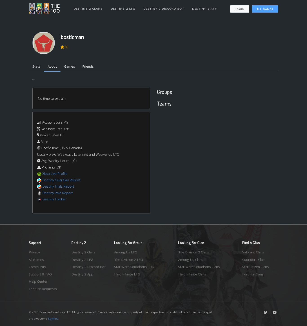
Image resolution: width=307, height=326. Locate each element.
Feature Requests (43, 288)
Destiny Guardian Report (61, 180)
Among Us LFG (125, 252)
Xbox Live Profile (54, 173)
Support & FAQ (40, 274)
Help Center (38, 281)
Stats (36, 66)
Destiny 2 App (204, 9)
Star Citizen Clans (255, 266)
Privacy (34, 252)
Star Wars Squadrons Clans (199, 266)
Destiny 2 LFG (123, 9)
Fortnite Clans (253, 274)
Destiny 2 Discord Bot (163, 9)
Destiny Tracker (54, 199)
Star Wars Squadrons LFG (134, 266)
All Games (265, 9)
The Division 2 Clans (193, 252)
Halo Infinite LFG (127, 274)
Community (37, 266)
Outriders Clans (254, 259)
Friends (88, 66)
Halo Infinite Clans (192, 274)
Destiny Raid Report (57, 193)
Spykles (53, 319)
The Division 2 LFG (128, 259)
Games (69, 66)
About (52, 66)
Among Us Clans (190, 259)
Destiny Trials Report (58, 186)
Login (240, 9)
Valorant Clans (253, 252)
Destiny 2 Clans (88, 9)
